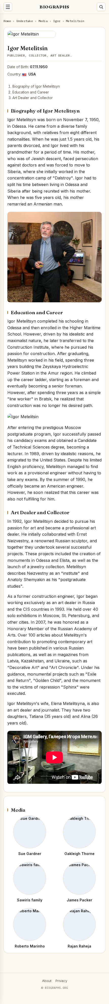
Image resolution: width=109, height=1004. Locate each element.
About (46, 981)
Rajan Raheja (79, 946)
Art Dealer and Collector (32, 98)
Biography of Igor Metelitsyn (36, 86)
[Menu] (8, 7)
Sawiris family (29, 900)
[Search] (101, 7)
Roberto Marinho (30, 946)
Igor (57, 21)
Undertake (24, 21)
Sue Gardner (29, 853)
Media (43, 21)
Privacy (61, 981)
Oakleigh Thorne (79, 853)
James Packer (79, 900)
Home (7, 21)
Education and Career (30, 92)
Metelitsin (75, 21)
